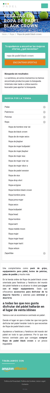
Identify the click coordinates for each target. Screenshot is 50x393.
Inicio (4, 34)
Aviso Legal (40, 381)
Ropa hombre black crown (20, 190)
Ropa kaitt (13, 224)
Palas (7, 107)
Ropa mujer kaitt (15, 243)
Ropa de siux (14, 175)
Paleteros (9, 112)
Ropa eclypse (14, 185)
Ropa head (13, 214)
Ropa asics (13, 204)
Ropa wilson (13, 248)
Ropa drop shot (15, 180)
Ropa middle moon (16, 229)
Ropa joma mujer (15, 200)
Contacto (25, 384)
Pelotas (8, 117)
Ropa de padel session (18, 170)
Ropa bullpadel (15, 209)
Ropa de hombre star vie (19, 127)
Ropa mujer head (15, 238)
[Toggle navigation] (44, 5)
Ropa (12, 34)
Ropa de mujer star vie (18, 161)
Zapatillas (9, 253)
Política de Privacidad (12, 381)
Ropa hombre (14, 219)
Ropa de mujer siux (16, 156)
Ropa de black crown (17, 132)
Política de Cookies (28, 381)
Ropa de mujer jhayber (18, 151)
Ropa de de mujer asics (18, 136)
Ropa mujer (13, 234)
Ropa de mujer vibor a (18, 166)
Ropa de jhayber (15, 141)
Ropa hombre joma (16, 195)
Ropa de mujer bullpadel (19, 146)
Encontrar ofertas (25, 62)
